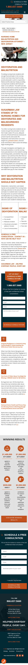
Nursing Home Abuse (8, 30)
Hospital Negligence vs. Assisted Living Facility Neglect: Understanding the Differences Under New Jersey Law (13, 345)
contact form (22, 248)
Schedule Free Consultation (14, 586)
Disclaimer (12, 651)
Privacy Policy (19, 651)
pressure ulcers (13, 140)
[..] (8, 365)
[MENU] (24, 12)
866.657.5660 (14, 601)
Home (3, 28)
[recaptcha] (14, 579)
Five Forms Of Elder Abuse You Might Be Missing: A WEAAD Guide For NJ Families (13, 377)
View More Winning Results (14, 519)
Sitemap (6, 651)
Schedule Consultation (14, 325)
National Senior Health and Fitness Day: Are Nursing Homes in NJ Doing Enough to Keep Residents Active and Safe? (13, 406)
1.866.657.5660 (14, 6)
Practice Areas (11, 28)
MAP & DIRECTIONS (14, 617)
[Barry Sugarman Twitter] (20, 655)
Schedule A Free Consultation (14, 16)
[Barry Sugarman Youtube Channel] (22, 655)
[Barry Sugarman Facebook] (17, 655)
